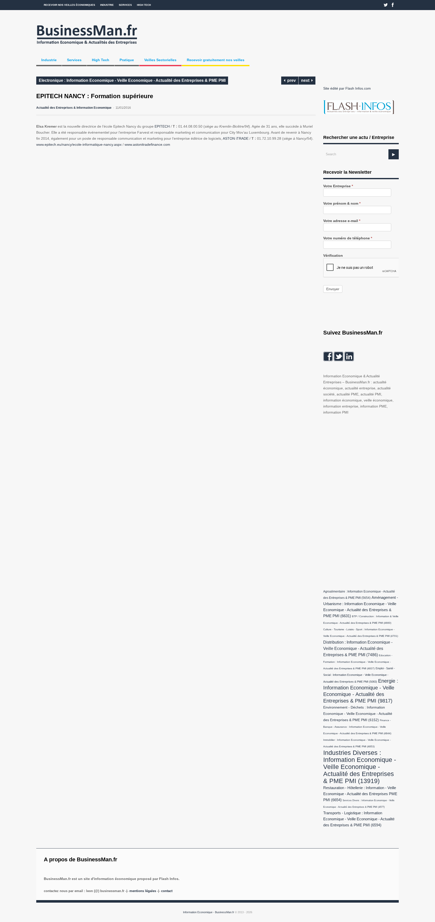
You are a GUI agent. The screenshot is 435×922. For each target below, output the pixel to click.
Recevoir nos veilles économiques (69, 5)
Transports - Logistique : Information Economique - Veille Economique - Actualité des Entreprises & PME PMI (358, 819)
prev (290, 80)
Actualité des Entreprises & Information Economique (74, 107)
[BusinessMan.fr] (87, 46)
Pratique (127, 60)
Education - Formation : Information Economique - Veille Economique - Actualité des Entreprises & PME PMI (357, 662)
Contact (166, 891)
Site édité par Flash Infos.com (347, 88)
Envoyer (332, 289)
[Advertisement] (361, 500)
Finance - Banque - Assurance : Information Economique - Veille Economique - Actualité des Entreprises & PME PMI (357, 727)
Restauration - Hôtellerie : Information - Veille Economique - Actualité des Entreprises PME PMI (360, 794)
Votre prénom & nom (341, 203)
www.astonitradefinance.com (147, 144)
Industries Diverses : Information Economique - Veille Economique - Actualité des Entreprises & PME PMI (359, 766)
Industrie (107, 5)
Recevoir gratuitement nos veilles (215, 60)
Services (125, 5)
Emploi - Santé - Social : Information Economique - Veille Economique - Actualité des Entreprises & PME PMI (359, 675)
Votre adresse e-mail (341, 221)
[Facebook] (393, 5)
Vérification (333, 255)
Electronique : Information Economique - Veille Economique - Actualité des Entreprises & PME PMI (132, 80)
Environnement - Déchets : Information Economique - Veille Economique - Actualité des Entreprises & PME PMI (357, 714)
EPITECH (162, 126)
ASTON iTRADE (236, 138)
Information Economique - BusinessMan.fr (208, 912)
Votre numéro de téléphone (347, 238)
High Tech (144, 5)
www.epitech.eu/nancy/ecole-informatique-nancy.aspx (79, 144)
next (306, 80)
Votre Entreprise (338, 186)
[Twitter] (386, 5)
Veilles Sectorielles (160, 60)
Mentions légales (142, 891)
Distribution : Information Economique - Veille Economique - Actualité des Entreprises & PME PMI (357, 648)
